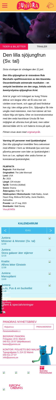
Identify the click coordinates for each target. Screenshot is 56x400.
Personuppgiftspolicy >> (12, 331)
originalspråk (33, 132)
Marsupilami (8, 276)
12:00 (3, 244)
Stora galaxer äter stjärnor (17, 252)
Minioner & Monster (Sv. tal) (18, 241)
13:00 (3, 279)
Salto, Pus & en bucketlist (16, 288)
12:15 (3, 256)
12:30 (3, 267)
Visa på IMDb (9, 209)
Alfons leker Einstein (13, 264)
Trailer (42, 46)
